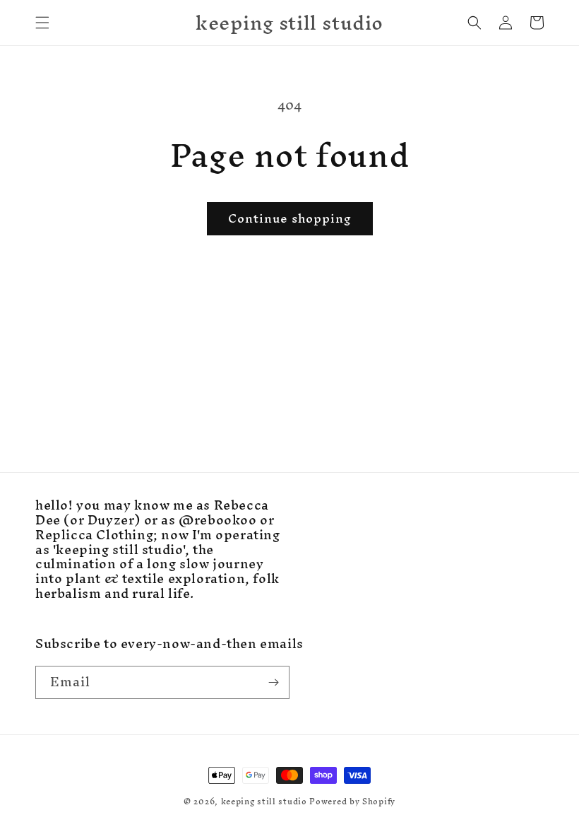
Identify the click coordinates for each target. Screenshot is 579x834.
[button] (42, 22)
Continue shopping (290, 218)
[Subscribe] (273, 682)
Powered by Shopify (352, 801)
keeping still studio (264, 801)
